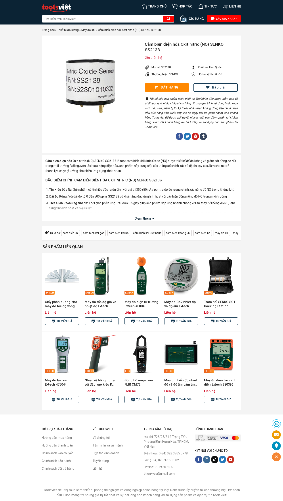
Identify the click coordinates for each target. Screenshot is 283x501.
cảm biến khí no (119, 233)
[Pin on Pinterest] (195, 136)
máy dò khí (222, 233)
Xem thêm (143, 218)
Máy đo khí (88, 30)
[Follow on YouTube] (230, 459)
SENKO (173, 74)
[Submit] (168, 19)
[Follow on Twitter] (222, 459)
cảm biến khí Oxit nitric (147, 233)
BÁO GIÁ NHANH (226, 18)
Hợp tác (185, 6)
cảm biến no (202, 233)
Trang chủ (157, 6)
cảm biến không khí (178, 233)
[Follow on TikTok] (214, 459)
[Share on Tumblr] (203, 136)
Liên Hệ (235, 6)
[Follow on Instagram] (206, 459)
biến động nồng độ (185, 196)
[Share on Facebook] (179, 136)
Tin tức (211, 6)
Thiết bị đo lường (68, 30)
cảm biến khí (70, 233)
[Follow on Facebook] (198, 459)
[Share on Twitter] (187, 136)
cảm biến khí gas (93, 233)
